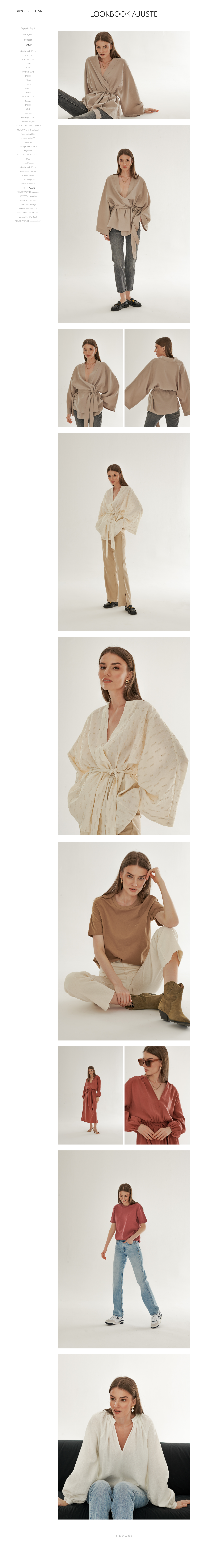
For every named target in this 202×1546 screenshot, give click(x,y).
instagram (28, 34)
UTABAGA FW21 (28, 175)
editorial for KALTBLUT (28, 217)
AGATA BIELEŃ (28, 97)
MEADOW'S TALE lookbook (28, 130)
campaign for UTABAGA (28, 146)
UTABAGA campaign (28, 204)
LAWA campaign (28, 180)
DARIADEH (28, 142)
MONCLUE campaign (28, 200)
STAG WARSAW (28, 59)
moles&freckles (28, 163)
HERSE (28, 93)
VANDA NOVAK (28, 72)
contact (28, 39)
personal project (28, 122)
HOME (28, 45)
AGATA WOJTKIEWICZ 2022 (28, 155)
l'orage (28, 101)
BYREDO (28, 88)
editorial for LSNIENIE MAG (28, 213)
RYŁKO (28, 76)
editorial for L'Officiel (28, 51)
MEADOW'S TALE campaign (28, 192)
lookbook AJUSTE (28, 188)
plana (28, 68)
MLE (28, 159)
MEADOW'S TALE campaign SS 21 (28, 126)
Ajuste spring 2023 (28, 134)
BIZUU (28, 109)
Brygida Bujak (29, 11)
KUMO (28, 80)
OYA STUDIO (28, 55)
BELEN (28, 64)
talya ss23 (28, 151)
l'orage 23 (28, 84)
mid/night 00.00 (28, 117)
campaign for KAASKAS (28, 171)
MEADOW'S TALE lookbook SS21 (28, 221)
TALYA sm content (28, 184)
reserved (28, 113)
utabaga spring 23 (28, 138)
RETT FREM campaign (28, 196)
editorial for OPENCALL (28, 209)
